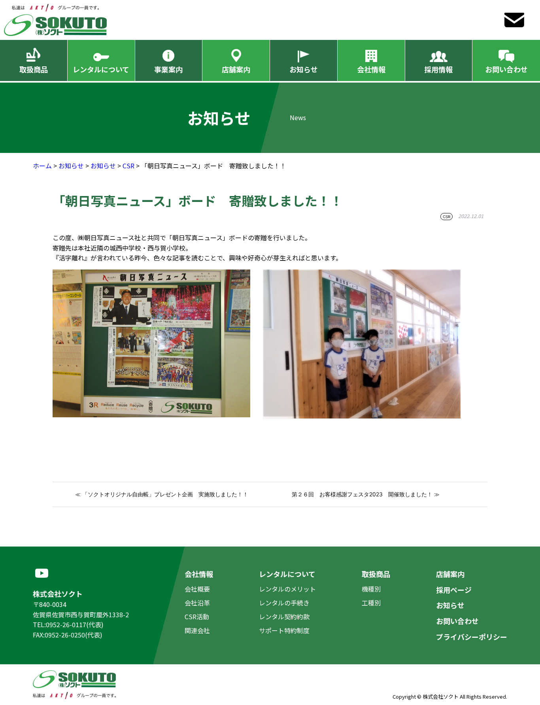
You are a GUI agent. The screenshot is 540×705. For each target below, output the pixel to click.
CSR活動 (197, 616)
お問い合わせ (506, 69)
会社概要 (197, 589)
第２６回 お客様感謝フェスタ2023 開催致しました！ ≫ (366, 494)
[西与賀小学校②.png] (362, 274)
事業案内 (168, 69)
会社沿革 (197, 602)
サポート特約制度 (284, 630)
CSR (128, 165)
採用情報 (438, 69)
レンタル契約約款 (284, 616)
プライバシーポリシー (471, 636)
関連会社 (197, 630)
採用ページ (454, 589)
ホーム (42, 165)
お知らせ (303, 69)
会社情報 (371, 69)
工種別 (371, 602)
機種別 (371, 589)
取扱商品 (33, 69)
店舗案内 (236, 69)
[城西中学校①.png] (151, 274)
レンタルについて (101, 69)
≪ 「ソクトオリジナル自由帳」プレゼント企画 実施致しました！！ (161, 494)
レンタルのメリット (287, 589)
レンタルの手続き (284, 602)
